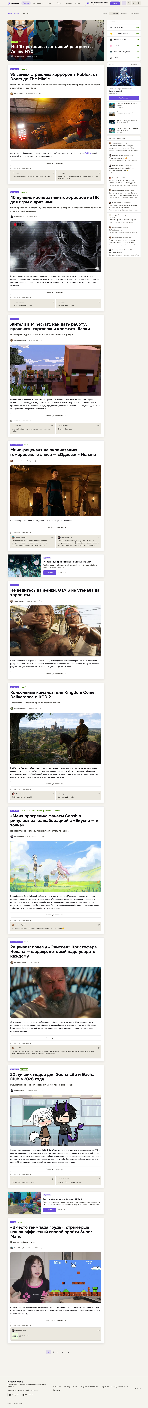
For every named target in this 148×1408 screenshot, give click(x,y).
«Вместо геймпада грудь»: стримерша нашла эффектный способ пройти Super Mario (51, 1232)
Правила (105, 1387)
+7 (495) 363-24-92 (30, 1390)
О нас (77, 3)
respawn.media (15, 1381)
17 (44, 340)
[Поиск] (129, 3)
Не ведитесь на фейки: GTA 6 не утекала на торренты (55, 592)
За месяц (124, 13)
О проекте (57, 1387)
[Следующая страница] (68, 1352)
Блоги (75, 1387)
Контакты (56, 1390)
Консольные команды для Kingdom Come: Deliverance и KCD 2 (53, 695)
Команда (67, 1387)
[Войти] (138, 3)
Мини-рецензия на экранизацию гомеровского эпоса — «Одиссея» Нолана (53, 452)
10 (62, 1352)
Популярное (13, 13)
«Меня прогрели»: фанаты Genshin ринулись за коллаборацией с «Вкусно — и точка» (54, 820)
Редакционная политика (90, 1387)
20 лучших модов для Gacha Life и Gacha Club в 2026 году (52, 1077)
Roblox (88, 153)
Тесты (59, 3)
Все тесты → (135, 65)
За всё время (134, 13)
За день (104, 13)
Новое (26, 13)
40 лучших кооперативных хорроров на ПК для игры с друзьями (54, 200)
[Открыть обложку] (55, 123)
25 (40, 93)
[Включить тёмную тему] (134, 3)
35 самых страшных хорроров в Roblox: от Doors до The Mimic (54, 77)
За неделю (114, 13)
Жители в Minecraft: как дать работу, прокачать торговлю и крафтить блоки (50, 326)
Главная (26, 3)
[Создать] (124, 3)
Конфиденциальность (119, 1387)
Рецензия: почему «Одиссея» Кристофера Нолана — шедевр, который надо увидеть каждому (53, 951)
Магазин (68, 3)
